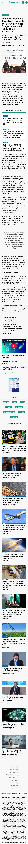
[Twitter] (23, 2)
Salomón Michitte (7, 647)
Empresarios (14, 417)
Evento (23, 402)
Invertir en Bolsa (14, 767)
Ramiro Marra (6, 452)
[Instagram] (26, 2)
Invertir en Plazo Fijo (14, 769)
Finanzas (21, 412)
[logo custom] (14, 2)
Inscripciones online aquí (10, 373)
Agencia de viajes (14, 785)
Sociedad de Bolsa (14, 777)
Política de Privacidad (14, 788)
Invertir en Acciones (14, 772)
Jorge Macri (19, 407)
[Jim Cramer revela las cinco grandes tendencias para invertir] (14, 464)
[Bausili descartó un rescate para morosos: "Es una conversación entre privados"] (14, 688)
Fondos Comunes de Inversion (14, 775)
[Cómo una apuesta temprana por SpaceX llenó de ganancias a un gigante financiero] (14, 545)
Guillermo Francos (9, 412)
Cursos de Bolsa (14, 780)
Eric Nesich (5, 703)
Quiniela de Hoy (14, 783)
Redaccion (5, 533)
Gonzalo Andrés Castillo (8, 477)
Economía (6, 402)
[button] (1, 2)
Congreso (8, 407)
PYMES (14, 402)
